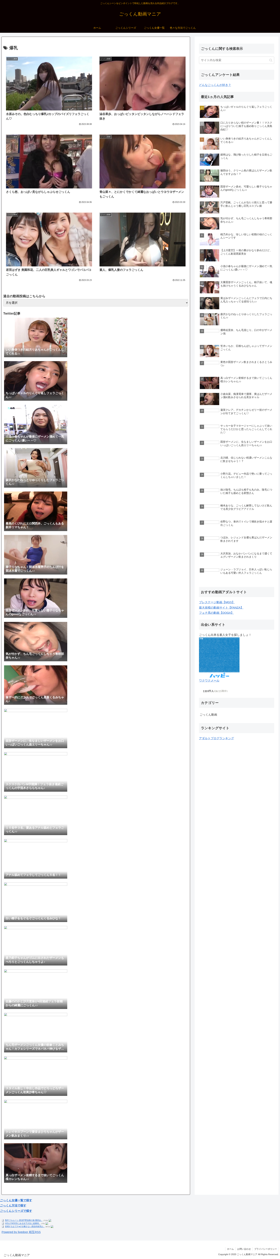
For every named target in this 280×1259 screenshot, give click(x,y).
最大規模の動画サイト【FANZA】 (221, 607)
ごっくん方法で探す (13, 1205)
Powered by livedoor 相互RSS (21, 1232)
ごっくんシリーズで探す (16, 1210)
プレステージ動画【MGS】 (217, 602)
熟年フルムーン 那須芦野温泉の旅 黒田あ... (23, 1220)
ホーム (230, 1249)
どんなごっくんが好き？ (215, 85)
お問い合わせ (244, 1249)
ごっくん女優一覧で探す (16, 1200)
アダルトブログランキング (216, 738)
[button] (271, 60)
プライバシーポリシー (265, 1249)
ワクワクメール (209, 680)
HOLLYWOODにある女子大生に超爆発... (22, 1223)
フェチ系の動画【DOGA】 (216, 612)
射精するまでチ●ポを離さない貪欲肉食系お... (25, 1226)
